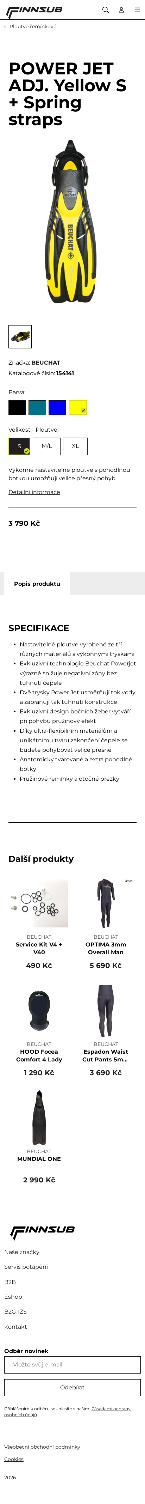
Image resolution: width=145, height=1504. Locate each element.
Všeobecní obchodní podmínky (42, 1447)
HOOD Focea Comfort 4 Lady (39, 1055)
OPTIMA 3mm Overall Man (106, 948)
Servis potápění (26, 1267)
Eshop (13, 1296)
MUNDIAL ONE (39, 1159)
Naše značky (21, 1252)
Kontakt (15, 1326)
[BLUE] (57, 407)
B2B (10, 1282)
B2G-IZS (15, 1311)
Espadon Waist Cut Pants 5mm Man (105, 1056)
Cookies (14, 1459)
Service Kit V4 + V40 (39, 948)
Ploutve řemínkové (32, 26)
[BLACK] (17, 407)
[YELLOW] (78, 407)
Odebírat (72, 1387)
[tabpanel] (72, 706)
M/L (47, 446)
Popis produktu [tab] (37, 583)
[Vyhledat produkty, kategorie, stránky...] (105, 10)
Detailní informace (34, 492)
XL (75, 446)
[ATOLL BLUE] (37, 407)
